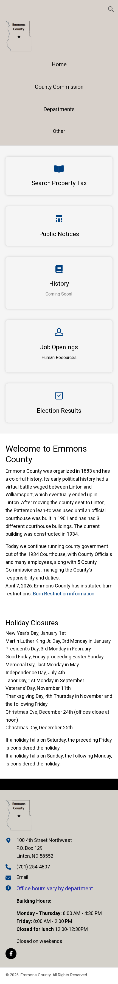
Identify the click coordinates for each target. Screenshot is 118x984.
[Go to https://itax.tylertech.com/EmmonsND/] (59, 176)
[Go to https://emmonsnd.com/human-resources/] (59, 346)
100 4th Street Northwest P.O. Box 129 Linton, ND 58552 (44, 848)
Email (22, 877)
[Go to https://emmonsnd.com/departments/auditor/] (59, 403)
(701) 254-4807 (33, 867)
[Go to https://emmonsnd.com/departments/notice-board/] (59, 226)
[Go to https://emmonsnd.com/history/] (59, 283)
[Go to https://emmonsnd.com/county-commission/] (59, 88)
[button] (10, 953)
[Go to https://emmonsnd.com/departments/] (59, 110)
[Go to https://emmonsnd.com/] (59, 65)
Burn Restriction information (63, 593)
